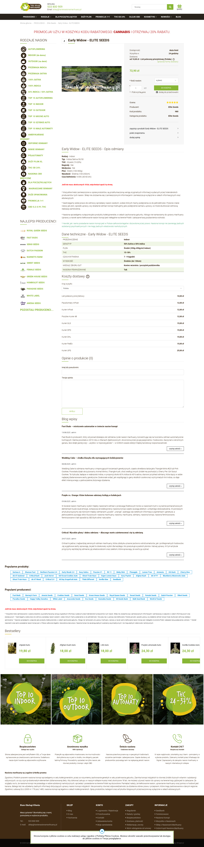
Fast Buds (17, 595)
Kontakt (100, 818)
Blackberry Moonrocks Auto (174, 576)
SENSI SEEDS (32, 244)
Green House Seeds (97, 595)
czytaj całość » (175, 449)
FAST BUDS (32, 237)
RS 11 (109, 572)
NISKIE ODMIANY (35, 149)
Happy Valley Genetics (39, 599)
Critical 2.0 (50, 579)
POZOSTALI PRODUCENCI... (37, 309)
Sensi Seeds (79, 595)
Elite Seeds (173, 107)
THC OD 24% (33, 167)
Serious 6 (16, 572)
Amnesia (160, 572)
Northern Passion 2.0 (48, 572)
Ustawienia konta (104, 821)
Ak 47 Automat (18, 576)
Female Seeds (150, 595)
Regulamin (131, 811)
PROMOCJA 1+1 (35, 201)
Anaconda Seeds (73, 599)
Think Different (88, 579)
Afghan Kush (141, 576)
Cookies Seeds (63, 595)
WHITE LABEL (33, 296)
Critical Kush (34, 576)
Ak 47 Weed (36, 579)
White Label (57, 599)
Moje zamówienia (104, 825)
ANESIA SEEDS (33, 303)
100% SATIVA (34, 79)
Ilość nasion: (136, 81)
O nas (70, 814)
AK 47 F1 (154, 576)
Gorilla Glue (103, 579)
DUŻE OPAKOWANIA (37, 194)
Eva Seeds (89, 599)
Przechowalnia (103, 814)
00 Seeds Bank (122, 599)
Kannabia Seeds (104, 599)
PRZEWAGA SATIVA (37, 73)
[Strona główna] (31, 7)
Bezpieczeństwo (134, 818)
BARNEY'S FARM (34, 257)
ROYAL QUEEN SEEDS (36, 230)
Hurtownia (72, 818)
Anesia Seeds (47, 595)
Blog (70, 811)
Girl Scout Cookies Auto (68, 576)
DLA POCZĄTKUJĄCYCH (39, 182)
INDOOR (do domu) (36, 55)
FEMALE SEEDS (33, 269)
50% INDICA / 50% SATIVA (40, 92)
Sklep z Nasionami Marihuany (168, 825)
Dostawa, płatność (135, 821)
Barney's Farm (31, 595)
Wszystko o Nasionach (166, 821)
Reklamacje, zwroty (135, 825)
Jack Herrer (49, 576)
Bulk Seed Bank (139, 599)
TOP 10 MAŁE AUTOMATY (40, 128)
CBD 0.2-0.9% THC (36, 207)
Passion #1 (97, 572)
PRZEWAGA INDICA (37, 67)
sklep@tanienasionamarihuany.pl (67, 9)
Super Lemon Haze (108, 576)
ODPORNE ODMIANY (37, 143)
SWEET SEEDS (33, 263)
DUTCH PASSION (34, 250)
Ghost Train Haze (89, 576)
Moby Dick (120, 572)
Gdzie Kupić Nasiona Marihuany (169, 828)
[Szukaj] (170, 7)
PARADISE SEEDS (34, 289)
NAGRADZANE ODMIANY (39, 188)
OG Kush (172, 572)
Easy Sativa (83, 572)
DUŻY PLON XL (34, 161)
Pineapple (133, 572)
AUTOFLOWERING (36, 49)
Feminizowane (162, 814)
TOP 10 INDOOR (35, 104)
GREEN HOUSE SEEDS (36, 276)
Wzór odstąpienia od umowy (139, 828)
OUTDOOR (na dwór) (37, 61)
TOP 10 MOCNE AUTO (38, 116)
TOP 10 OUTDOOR (36, 110)
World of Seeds (156, 599)
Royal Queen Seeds (117, 595)
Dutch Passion (167, 595)
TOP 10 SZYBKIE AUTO (38, 122)
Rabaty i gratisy (133, 814)
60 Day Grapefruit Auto (68, 579)
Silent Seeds (182, 595)
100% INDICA (34, 86)
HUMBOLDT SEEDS (35, 282)
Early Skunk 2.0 (68, 572)
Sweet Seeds (135, 595)
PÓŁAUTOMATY (35, 155)
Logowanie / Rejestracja (107, 811)
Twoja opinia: (67, 378)
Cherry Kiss (185, 572)
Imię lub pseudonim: (70, 367)
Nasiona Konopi (163, 818)
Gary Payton (126, 576)
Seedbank (117, 579)
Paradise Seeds (19, 599)
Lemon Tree (147, 572)
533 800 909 (54, 6)
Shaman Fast (30, 572)
